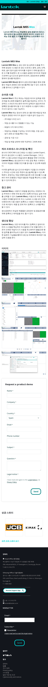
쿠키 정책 (6, 668)
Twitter (4, 655)
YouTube (7, 655)
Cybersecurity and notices (12, 677)
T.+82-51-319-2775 (9, 567)
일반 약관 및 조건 (9, 675)
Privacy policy (8, 670)
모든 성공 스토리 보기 (10, 541)
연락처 (5, 664)
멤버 (42, 1)
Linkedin (9, 655)
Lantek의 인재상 (35, 1)
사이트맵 (6, 672)
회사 (28, 1)
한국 (46, 1)
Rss (11, 655)
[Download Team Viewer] (15, 591)
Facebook (5, 655)
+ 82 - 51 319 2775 (10, 600)
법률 (4, 666)
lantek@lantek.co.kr (11, 603)
